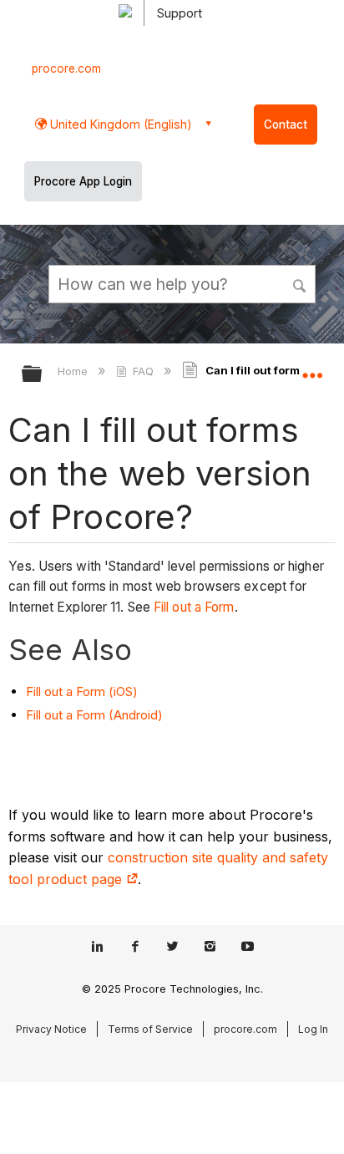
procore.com (66, 68)
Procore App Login (83, 181)
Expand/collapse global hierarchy (42, 375)
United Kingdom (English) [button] (119, 124)
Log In (313, 1029)
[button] (300, 283)
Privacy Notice (51, 1029)
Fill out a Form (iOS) (82, 691)
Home (74, 371)
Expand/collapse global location (312, 368)
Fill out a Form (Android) (94, 715)
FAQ (143, 371)
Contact (285, 124)
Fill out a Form (194, 607)
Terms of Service (150, 1029)
